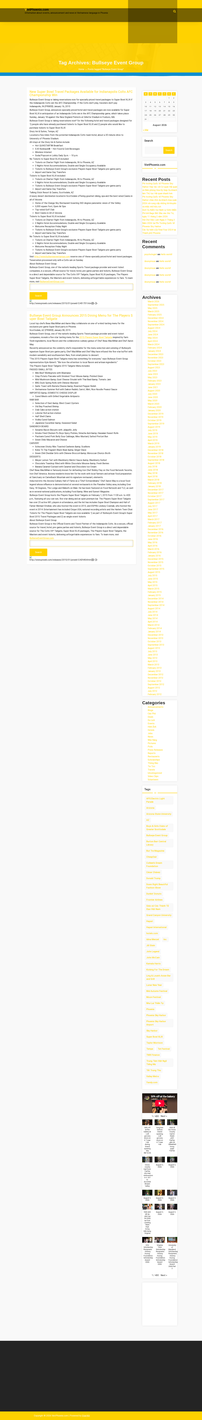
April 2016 (152, 545)
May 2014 (152, 618)
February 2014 (155, 628)
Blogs (150, 710)
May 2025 (152, 308)
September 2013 (156, 645)
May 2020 (152, 400)
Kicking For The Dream (157, 969)
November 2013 (155, 638)
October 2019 (154, 420)
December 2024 (155, 318)
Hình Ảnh (152, 726)
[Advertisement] (48, 23)
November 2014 (155, 602)
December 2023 (155, 354)
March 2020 (153, 404)
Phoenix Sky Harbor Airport (156, 1023)
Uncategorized (155, 773)
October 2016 (154, 536)
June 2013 (153, 654)
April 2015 (152, 585)
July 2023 (152, 371)
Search (148, 140)
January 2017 (154, 526)
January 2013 (154, 671)
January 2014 (154, 631)
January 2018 (154, 486)
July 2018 (152, 466)
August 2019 (154, 427)
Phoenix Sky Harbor (156, 1015)
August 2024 (154, 328)
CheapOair (151, 857)
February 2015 (155, 592)
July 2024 (152, 331)
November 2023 (155, 357)
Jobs (150, 733)
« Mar (145, 130)
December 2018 (155, 450)
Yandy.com (151, 1082)
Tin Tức (151, 766)
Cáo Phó (152, 713)
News (150, 736)
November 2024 (155, 321)
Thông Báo (153, 763)
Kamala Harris (153, 963)
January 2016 (154, 555)
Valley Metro (152, 1076)
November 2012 (155, 678)
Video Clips (153, 776)
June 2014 (153, 615)
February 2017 (155, 522)
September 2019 (156, 423)
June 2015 (153, 578)
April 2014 (152, 621)
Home (81, 69)
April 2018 (152, 476)
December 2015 (155, 559)
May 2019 (152, 437)
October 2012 (154, 681)
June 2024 (153, 334)
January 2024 (154, 351)
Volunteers (153, 779)
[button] (163, 1116)
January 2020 (154, 410)
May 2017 (152, 512)
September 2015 (156, 569)
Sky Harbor (151, 1030)
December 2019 (155, 413)
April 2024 (152, 341)
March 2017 (153, 519)
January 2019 (154, 446)
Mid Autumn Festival (156, 991)
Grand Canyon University (158, 915)
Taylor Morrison (154, 1043)
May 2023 (152, 377)
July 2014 (152, 611)
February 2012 (155, 694)
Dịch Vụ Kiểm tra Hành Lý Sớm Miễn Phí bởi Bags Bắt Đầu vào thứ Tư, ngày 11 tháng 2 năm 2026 (159, 213)
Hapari (149, 921)
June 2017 (153, 509)
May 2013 (152, 658)
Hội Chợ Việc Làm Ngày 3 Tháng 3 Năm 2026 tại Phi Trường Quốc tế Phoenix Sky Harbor (158, 223)
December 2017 (155, 489)
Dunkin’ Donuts (153, 893)
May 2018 (152, 473)
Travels (151, 769)
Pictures (152, 743)
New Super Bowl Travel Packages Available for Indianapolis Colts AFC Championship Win (81, 93)
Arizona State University (158, 814)
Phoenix (150, 1009)
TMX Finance (153, 1055)
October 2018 (154, 456)
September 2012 (156, 684)
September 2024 (156, 324)
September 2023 (156, 364)
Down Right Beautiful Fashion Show (157, 886)
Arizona (150, 808)
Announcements (155, 707)
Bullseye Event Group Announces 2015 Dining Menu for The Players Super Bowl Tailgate (81, 317)
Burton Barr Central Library (156, 843)
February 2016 (155, 552)
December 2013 (155, 635)
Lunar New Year (154, 985)
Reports (152, 753)
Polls (150, 746)
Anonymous (150, 261)
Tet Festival (164, 1049)
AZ (147, 820)
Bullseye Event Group (157, 835)
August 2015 (154, 572)
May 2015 (152, 582)
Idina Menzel (152, 939)
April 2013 (152, 661)
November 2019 (155, 417)
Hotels (151, 730)
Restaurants (154, 756)
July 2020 (152, 394)
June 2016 (153, 539)
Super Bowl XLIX (154, 1036)
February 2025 (155, 314)
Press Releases (155, 750)
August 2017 (154, 503)
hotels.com (152, 933)
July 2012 (152, 691)
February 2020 (155, 407)
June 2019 (153, 433)
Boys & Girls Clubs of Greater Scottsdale (157, 828)
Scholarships (154, 759)
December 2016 (155, 529)
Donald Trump (153, 878)
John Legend (152, 951)
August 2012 (154, 687)
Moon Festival (153, 997)
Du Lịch (151, 720)
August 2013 (154, 648)
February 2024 (155, 347)
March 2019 (153, 443)
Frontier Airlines (154, 899)
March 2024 (153, 344)
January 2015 (154, 595)
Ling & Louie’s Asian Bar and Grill (158, 977)
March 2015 (153, 588)
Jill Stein (150, 945)
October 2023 (154, 361)
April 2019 (152, 440)
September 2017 (156, 499)
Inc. (165, 939)
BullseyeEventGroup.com (52, 281)
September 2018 (156, 460)
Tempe (149, 1049)
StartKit (86, 1415)
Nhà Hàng (152, 740)
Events (151, 723)
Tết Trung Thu (153, 1070)
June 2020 (153, 397)
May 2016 (152, 542)
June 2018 (153, 470)
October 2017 (154, 496)
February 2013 (155, 668)
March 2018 (153, 479)
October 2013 (154, 641)
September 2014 (156, 605)
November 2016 (155, 532)
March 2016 (153, 549)
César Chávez (153, 872)
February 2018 (155, 483)
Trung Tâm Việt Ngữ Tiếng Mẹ (156, 1063)
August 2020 (154, 390)
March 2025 (153, 311)
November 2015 (155, 562)
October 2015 (154, 565)
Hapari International (156, 927)
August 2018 (154, 463)
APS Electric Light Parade (155, 800)
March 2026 (153, 301)
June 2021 (153, 387)
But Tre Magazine (155, 851)
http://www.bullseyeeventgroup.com (52, 256)
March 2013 (153, 664)
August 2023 (154, 367)
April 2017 (152, 516)
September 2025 (156, 305)
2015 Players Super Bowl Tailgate (95, 337)
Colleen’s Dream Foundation (154, 865)
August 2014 (154, 608)
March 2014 (153, 625)
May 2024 (152, 338)
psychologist (150, 254)
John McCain (153, 957)
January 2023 (154, 384)
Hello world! (166, 254)
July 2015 (152, 575)
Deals (150, 717)
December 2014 (155, 598)
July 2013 (152, 651)
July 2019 (152, 430)
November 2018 (155, 453)
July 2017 (152, 506)
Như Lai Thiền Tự (155, 1003)
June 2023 (153, 374)
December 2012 (155, 674)
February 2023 (155, 380)
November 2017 (155, 493)
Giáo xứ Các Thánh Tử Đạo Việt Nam (157, 907)
